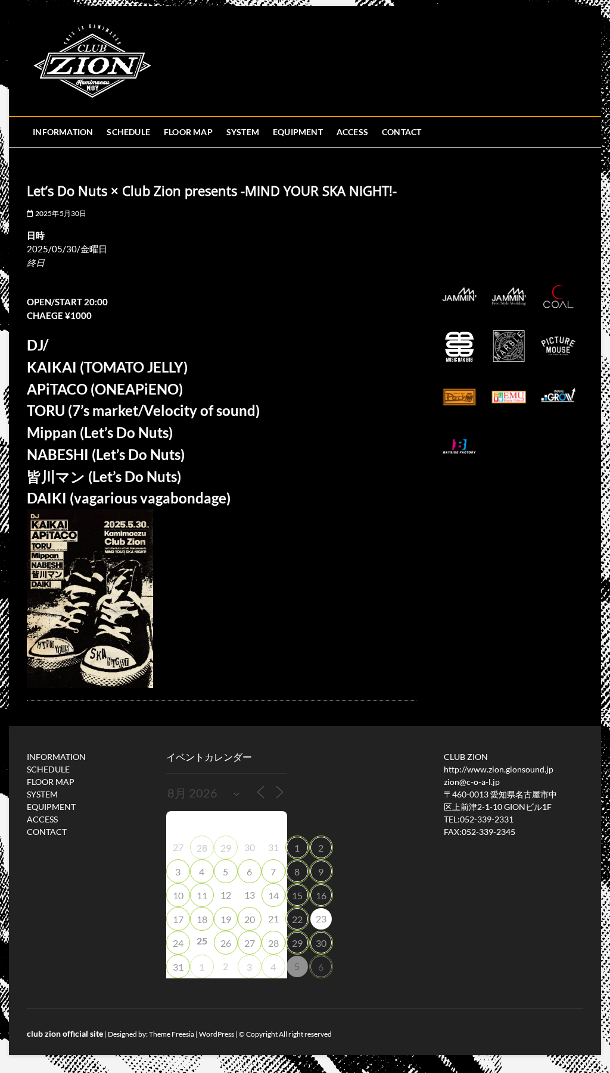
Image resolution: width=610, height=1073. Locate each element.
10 (178, 895)
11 (202, 895)
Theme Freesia (171, 1034)
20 (249, 919)
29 (225, 847)
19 (225, 919)
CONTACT (401, 132)
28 (202, 847)
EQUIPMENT (298, 132)
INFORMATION (63, 132)
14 (273, 895)
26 (225, 943)
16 (321, 895)
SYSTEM (242, 132)
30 (321, 943)
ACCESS (352, 132)
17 (178, 919)
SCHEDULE (128, 132)
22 (297, 919)
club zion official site (65, 1033)
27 (249, 943)
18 (202, 919)
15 (297, 895)
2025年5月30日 (59, 213)
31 (178, 966)
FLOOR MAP (188, 132)
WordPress (216, 1034)
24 (178, 943)
